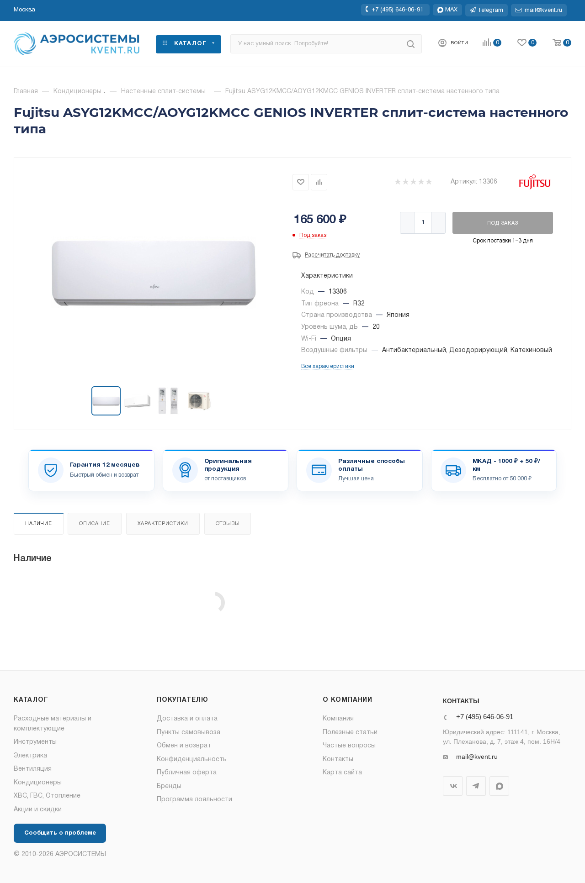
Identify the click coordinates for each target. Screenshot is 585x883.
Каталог (31, 700)
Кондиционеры (38, 783)
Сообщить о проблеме (60, 833)
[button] (24, 10)
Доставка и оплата (187, 719)
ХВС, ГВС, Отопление (47, 796)
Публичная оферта (187, 773)
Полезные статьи (350, 733)
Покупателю (182, 700)
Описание (94, 523)
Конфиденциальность (192, 759)
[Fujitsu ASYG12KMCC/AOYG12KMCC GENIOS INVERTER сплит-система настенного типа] (153, 272)
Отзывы (228, 523)
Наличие (38, 523)
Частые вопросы (349, 746)
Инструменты (35, 742)
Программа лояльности (194, 800)
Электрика (30, 756)
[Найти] (410, 43)
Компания (338, 719)
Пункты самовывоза (188, 733)
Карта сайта (342, 773)
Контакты (338, 759)
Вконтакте (453, 786)
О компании (347, 700)
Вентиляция (33, 769)
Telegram (476, 786)
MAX (499, 786)
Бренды (169, 786)
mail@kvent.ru (477, 756)
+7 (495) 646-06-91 (397, 9)
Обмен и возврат (184, 746)
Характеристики (163, 523)
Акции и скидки (38, 810)
